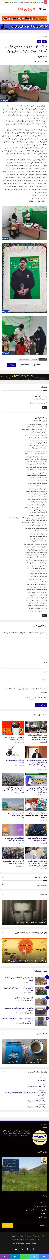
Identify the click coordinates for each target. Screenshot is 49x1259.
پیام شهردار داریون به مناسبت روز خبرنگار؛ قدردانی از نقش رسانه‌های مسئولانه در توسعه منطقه (36, 763)
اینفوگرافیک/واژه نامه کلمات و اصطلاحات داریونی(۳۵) (14, 839)
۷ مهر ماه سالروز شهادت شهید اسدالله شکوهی (29, 922)
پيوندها (43, 1202)
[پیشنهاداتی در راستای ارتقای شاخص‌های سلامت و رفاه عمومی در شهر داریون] (36, 779)
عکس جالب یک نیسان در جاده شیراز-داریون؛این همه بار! (18, 1019)
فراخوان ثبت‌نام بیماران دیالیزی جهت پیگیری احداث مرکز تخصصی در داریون (36, 815)
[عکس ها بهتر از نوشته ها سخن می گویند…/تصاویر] (41, 981)
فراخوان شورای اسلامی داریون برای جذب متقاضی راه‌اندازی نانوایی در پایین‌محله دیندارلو (37, 863)
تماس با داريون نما (40, 1206)
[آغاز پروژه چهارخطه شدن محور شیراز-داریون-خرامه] (13, 804)
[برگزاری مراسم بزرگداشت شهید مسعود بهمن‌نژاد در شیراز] (36, 830)
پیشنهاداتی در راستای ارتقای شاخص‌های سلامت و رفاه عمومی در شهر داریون (36, 790)
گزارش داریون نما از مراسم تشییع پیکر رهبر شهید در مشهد (13, 862)
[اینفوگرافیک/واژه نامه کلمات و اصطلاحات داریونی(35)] (13, 830)
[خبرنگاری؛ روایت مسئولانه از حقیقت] (13, 752)
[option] (24, 912)
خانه (43, 37)
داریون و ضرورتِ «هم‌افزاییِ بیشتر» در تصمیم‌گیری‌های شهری (13, 788)
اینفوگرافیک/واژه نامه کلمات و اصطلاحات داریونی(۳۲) (27, 960)
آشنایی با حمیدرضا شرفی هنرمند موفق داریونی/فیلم (27, 1061)
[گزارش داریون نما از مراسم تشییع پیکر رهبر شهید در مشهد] (13, 853)
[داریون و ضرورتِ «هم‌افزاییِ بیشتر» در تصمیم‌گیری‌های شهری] (13, 779)
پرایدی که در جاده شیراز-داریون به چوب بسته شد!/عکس (19, 1009)
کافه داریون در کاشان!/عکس (24, 998)
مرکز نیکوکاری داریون (24, 359)
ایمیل (45, 671)
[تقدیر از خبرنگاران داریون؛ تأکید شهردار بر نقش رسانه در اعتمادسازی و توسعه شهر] (36, 727)
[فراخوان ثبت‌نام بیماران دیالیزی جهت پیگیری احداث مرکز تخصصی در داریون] (36, 804)
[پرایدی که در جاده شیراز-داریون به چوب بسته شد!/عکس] (41, 1011)
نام (45, 663)
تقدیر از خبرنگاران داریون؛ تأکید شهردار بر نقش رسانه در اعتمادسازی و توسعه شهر (37, 737)
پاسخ (44, 407)
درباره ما (43, 1213)
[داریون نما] (27, 9)
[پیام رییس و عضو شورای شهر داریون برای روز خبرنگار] (13, 728)
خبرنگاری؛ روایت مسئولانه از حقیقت (15, 761)
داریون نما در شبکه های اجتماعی (36, 1210)
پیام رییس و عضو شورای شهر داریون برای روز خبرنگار (14, 738)
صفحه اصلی (42, 1217)
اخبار (39, 37)
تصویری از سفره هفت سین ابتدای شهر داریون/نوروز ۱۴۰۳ (18, 989)
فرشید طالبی (34, 359)
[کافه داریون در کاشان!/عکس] (41, 1001)
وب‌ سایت (44, 680)
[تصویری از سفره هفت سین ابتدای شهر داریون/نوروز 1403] (41, 991)
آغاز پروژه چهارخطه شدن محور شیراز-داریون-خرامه (14, 814)
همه (39, 41)
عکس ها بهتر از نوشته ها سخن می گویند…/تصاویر (19, 979)
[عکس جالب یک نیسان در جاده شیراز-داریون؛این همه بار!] (41, 1021)
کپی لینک (11, 364)
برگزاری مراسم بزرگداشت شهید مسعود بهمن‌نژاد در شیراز (37, 839)
